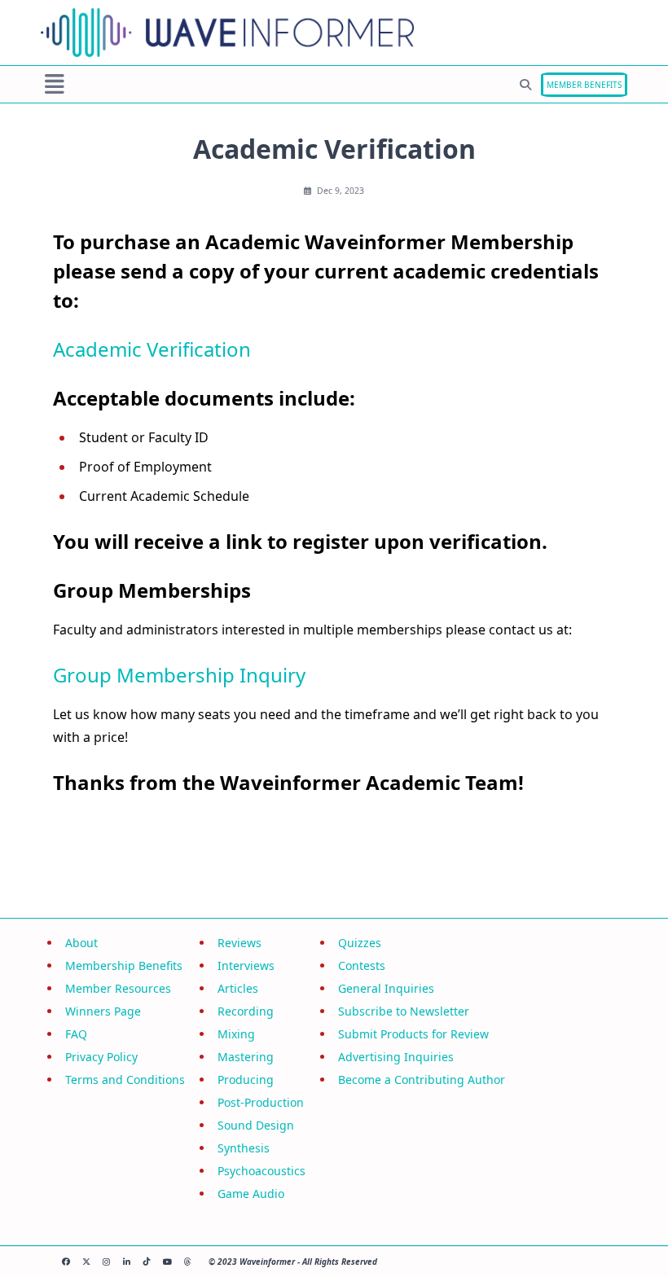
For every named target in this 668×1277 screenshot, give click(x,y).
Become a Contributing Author (421, 1079)
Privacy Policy (101, 1056)
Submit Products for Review (413, 1034)
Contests (361, 965)
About (81, 942)
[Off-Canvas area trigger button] (54, 85)
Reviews (239, 942)
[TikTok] (147, 1262)
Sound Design (256, 1125)
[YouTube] (167, 1262)
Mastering (246, 1056)
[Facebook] (65, 1262)
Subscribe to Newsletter (403, 1011)
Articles (238, 988)
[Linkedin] (126, 1262)
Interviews (246, 965)
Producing (246, 1079)
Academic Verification (152, 349)
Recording (246, 1011)
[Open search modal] (525, 84)
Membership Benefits (123, 965)
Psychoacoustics (261, 1170)
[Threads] (188, 1262)
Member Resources (118, 988)
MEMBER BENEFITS (584, 84)
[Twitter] (86, 1262)
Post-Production (261, 1102)
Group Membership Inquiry (179, 674)
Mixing (236, 1034)
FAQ (76, 1034)
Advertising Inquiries (396, 1056)
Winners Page (103, 1011)
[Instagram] (106, 1262)
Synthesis (244, 1148)
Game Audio (251, 1193)
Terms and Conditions (125, 1079)
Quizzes (359, 942)
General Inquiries (386, 988)
